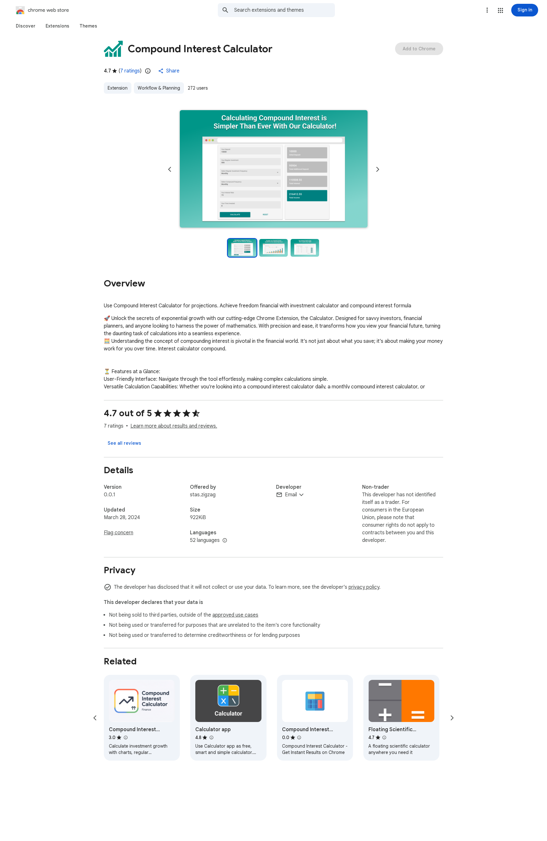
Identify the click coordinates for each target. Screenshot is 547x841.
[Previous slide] (169, 169)
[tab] (26, 26)
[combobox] (284, 10)
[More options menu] (487, 10)
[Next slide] (377, 169)
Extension (118, 88)
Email (291, 495)
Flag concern (118, 533)
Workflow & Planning (159, 88)
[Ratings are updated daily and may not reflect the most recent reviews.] (147, 71)
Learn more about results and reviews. (173, 426)
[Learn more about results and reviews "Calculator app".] (211, 737)
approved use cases (235, 615)
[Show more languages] (225, 540)
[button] (500, 10)
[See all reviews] (124, 443)
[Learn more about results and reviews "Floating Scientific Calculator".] (384, 737)
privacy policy (364, 587)
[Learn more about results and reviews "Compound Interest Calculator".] (125, 737)
